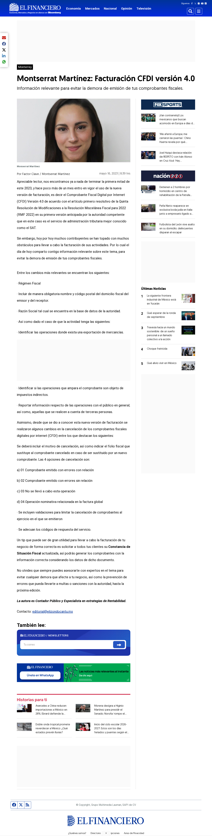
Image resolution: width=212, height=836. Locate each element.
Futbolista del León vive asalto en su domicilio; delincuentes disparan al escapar (177, 228)
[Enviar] (119, 644)
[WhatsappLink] (73, 672)
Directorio (96, 833)
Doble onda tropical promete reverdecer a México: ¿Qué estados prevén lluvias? (53, 728)
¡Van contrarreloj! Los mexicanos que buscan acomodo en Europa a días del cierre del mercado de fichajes (177, 123)
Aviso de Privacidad (134, 833)
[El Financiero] (35, 8)
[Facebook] (192, 3)
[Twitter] (196, 3)
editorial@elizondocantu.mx (52, 611)
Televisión (143, 8)
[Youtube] (203, 3)
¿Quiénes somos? (77, 833)
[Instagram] (199, 3)
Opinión (126, 8)
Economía (73, 8)
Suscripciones (112, 833)
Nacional (110, 8)
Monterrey (25, 67)
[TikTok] (206, 3)
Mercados (92, 8)
